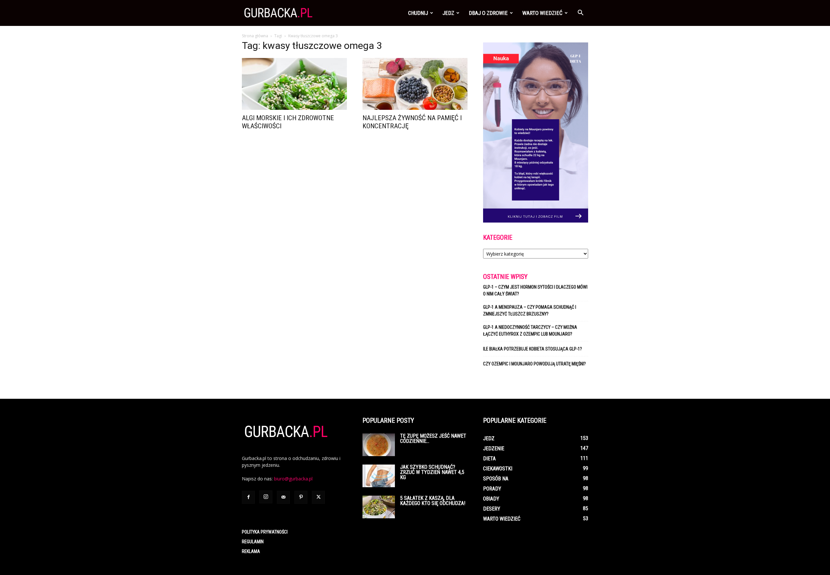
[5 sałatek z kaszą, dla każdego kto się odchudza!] (378, 507)
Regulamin (253, 541)
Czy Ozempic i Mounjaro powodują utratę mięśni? (535, 363)
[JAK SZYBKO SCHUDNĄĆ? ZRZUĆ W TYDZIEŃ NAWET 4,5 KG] (378, 476)
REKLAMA (251, 551)
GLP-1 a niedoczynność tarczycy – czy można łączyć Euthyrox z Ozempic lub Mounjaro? (530, 331)
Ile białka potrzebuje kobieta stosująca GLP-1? (532, 348)
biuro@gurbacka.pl (293, 479)
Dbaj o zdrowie (488, 13)
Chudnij (418, 13)
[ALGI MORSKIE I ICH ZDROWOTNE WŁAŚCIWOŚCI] (294, 84)
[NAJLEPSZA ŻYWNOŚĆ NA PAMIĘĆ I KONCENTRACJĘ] (415, 84)
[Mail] (283, 497)
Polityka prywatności (265, 532)
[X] (318, 497)
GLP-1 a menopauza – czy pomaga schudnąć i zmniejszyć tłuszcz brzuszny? (529, 310)
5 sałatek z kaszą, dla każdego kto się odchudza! (432, 500)
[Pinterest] (300, 497)
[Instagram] (265, 496)
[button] (580, 13)
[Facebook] (248, 497)
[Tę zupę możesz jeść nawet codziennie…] (378, 444)
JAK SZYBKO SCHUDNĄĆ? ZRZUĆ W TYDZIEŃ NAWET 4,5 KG (432, 472)
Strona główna (255, 36)
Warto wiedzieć (542, 13)
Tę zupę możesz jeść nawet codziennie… (433, 438)
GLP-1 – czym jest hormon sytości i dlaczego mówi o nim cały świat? (535, 290)
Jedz (448, 13)
